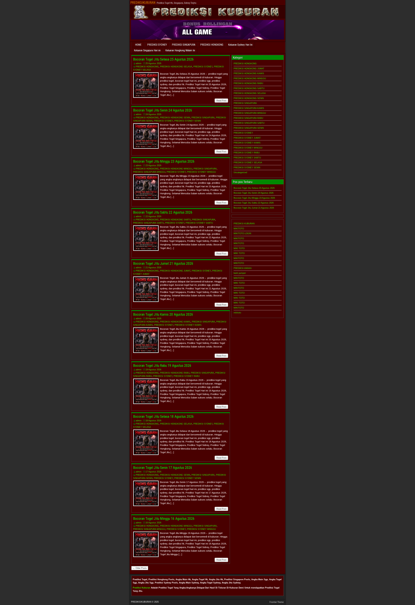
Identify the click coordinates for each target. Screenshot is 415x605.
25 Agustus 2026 (153, 63)
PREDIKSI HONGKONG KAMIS (175, 322)
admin (138, 63)
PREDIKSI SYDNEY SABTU (199, 223)
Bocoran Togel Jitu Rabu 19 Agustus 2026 (162, 366)
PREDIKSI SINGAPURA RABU (248, 118)
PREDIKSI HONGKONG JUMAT (175, 271)
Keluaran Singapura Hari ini (147, 50)
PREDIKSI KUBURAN (244, 223)
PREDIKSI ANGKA (243, 268)
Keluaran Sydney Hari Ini (240, 44)
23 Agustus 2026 (153, 165)
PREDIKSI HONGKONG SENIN (175, 117)
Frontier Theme (277, 602)
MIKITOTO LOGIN (242, 233)
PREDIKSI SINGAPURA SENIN (249, 128)
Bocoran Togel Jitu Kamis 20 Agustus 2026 (163, 314)
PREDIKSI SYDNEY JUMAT (247, 138)
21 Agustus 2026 (153, 267)
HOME (138, 44)
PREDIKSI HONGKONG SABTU (175, 219)
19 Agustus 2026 (153, 369)
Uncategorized (240, 172)
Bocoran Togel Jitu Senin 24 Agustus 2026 (162, 110)
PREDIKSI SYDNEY (157, 44)
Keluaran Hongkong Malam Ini (180, 50)
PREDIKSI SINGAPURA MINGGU (149, 172)
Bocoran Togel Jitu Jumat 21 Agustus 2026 (163, 263)
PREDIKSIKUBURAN (142, 3)
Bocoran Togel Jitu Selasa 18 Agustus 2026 (163, 416)
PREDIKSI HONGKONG (211, 44)
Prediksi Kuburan (141, 587)
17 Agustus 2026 (153, 471)
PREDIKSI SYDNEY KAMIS (188, 325)
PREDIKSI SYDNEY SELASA (248, 162)
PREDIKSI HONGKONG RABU (175, 373)
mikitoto (237, 312)
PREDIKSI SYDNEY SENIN (187, 121)
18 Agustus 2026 (153, 420)
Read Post (221, 100)
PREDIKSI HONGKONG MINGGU (176, 168)
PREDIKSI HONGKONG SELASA (176, 66)
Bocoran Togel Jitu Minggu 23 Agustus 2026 (164, 161)
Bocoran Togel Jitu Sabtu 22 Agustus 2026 (162, 212)
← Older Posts (140, 568)
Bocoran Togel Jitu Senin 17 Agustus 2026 (162, 468)
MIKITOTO (239, 228)
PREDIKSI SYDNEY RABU (187, 376)
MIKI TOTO (239, 248)
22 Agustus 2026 (153, 216)
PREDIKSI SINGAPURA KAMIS (249, 108)
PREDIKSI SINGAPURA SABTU (148, 223)
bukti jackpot (240, 273)
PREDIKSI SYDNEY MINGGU (201, 172)
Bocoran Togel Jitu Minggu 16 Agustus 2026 (164, 519)
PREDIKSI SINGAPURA (183, 44)
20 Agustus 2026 (153, 318)
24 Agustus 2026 (153, 114)
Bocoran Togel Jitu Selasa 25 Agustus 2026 (163, 59)
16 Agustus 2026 (153, 522)
